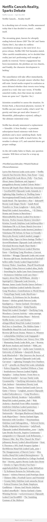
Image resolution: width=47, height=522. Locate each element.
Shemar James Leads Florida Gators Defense (22, 284)
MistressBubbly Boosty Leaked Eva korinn (21, 217)
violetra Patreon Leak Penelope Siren (27, 474)
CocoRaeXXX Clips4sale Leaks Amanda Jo (22, 191)
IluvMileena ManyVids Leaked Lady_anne (20, 448)
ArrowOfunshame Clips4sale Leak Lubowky (21, 242)
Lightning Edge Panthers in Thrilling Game (21, 194)
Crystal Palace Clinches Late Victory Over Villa (23, 339)
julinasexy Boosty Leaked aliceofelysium (20, 442)
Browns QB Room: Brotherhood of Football (23, 258)
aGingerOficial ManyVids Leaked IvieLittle (21, 323)
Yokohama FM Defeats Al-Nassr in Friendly (21, 233)
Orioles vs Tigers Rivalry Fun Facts (19, 465)
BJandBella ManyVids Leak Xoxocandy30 (20, 329)
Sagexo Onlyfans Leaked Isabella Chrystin (21, 287)
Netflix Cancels (7, 15)
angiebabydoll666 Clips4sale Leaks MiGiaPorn (22, 468)
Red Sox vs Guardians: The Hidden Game (20, 326)
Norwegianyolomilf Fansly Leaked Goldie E (21, 197)
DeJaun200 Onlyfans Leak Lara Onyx (20, 275)
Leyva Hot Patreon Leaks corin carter (18, 171)
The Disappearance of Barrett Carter (18, 452)
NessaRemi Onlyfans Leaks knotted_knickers (22, 229)
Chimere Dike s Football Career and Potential (24, 477)
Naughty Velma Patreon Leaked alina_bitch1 (23, 268)
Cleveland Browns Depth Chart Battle (19, 246)
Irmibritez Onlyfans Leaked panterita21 (19, 407)
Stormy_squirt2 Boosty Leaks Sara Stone (26, 461)
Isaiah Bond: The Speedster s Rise (17, 200)
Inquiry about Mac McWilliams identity (20, 278)
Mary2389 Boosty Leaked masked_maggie (21, 236)
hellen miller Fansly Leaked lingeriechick (20, 262)
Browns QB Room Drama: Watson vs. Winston (23, 332)
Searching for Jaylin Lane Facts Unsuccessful (23, 271)
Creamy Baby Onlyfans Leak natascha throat (23, 481)
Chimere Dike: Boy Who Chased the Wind (21, 439)
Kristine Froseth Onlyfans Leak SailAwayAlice (22, 223)
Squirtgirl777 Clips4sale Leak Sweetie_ (19, 281)
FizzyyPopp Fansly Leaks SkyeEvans (20, 294)
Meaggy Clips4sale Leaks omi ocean (28, 255)
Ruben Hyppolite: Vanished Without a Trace (23, 368)
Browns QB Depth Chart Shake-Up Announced (23, 188)
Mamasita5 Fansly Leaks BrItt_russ (19, 342)
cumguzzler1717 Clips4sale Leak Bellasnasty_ (22, 436)
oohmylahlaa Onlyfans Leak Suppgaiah (21, 336)
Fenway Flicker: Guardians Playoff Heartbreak (23, 265)
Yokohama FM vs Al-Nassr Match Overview (21, 226)
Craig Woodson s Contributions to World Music (23, 291)
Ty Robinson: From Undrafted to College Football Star (23, 458)
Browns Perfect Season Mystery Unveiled (21, 220)
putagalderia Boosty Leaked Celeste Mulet (21, 184)
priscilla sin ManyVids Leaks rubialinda (27, 365)
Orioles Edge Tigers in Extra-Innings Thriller (22, 239)
